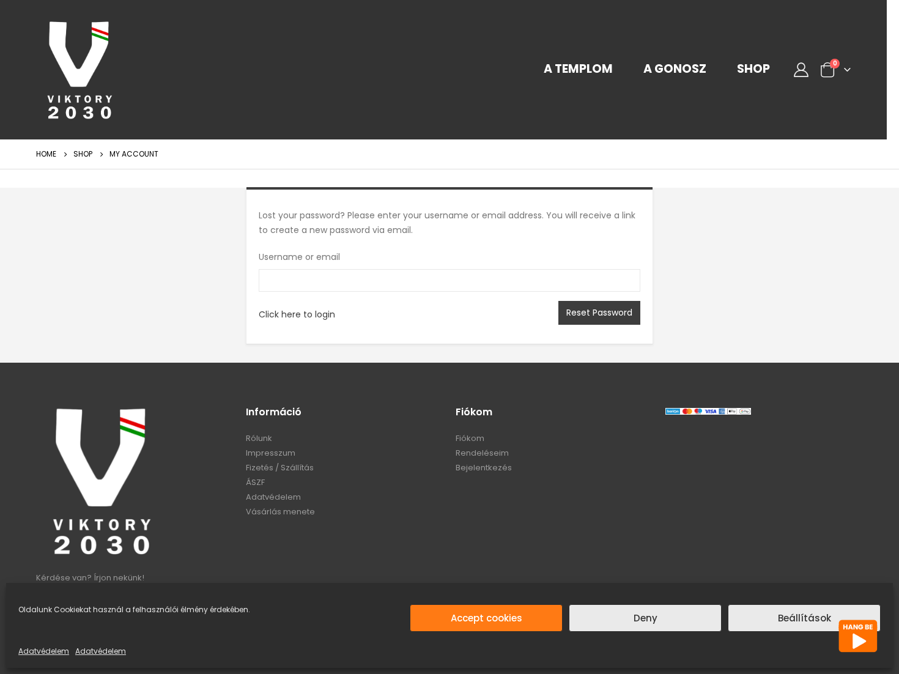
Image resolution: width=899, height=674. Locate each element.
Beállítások (804, 618)
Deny (645, 618)
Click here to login (297, 314)
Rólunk (259, 438)
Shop (753, 69)
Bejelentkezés (484, 467)
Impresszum (270, 453)
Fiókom (470, 438)
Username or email (299, 257)
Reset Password (599, 312)
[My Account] (801, 69)
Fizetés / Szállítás (280, 467)
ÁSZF (255, 482)
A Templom (578, 69)
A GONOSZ (674, 69)
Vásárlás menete (280, 511)
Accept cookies (486, 618)
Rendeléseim (482, 453)
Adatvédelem (43, 651)
